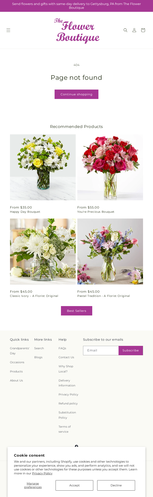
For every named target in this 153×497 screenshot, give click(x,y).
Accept (74, 485)
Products (16, 371)
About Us (16, 380)
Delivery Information (67, 383)
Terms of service (65, 429)
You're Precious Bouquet (96, 212)
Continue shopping (76, 94)
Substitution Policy (67, 415)
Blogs (38, 357)
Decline (116, 485)
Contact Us (66, 357)
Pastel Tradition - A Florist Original (103, 296)
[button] (8, 30)
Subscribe (131, 350)
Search (39, 348)
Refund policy (68, 403)
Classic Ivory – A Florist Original (34, 296)
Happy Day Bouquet (25, 212)
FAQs (62, 348)
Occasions (17, 362)
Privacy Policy (42, 473)
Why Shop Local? (66, 368)
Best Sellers (76, 311)
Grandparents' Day (19, 350)
